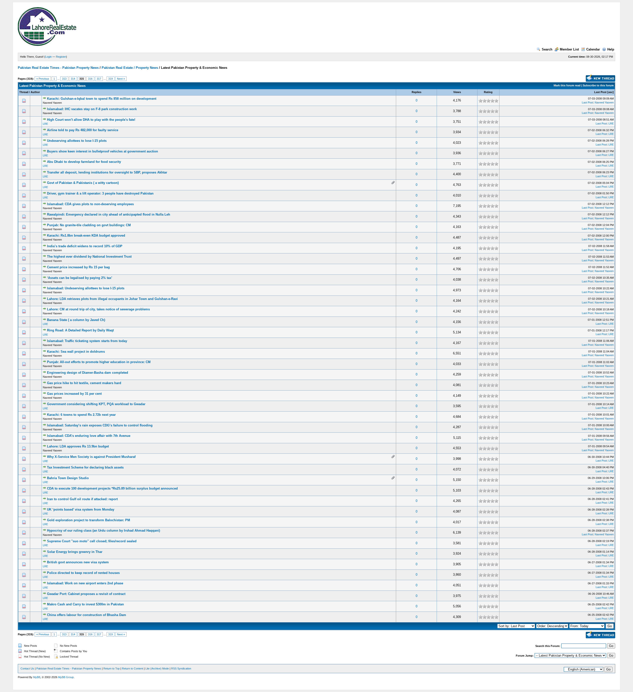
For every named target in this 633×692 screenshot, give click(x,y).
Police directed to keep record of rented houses (83, 573)
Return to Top (111, 668)
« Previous (42, 78)
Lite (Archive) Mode (157, 668)
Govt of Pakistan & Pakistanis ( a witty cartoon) (83, 183)
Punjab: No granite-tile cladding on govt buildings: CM (89, 225)
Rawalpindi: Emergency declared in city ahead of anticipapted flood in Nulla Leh (108, 214)
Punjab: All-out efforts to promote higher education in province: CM (99, 362)
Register (61, 56)
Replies (416, 92)
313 (64, 78)
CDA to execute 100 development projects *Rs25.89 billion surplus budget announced (112, 488)
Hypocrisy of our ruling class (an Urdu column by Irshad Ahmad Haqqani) (103, 530)
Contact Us (27, 668)
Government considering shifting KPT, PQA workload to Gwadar (96, 404)
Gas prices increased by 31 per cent (74, 393)
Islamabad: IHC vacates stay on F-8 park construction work (92, 109)
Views (457, 92)
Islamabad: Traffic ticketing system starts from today (87, 341)
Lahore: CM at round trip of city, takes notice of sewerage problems (98, 309)
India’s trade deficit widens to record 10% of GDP (84, 246)
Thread (23, 92)
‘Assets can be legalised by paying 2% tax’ (79, 278)
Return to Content (132, 668)
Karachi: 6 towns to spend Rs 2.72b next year (81, 415)
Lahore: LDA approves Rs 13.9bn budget (78, 446)
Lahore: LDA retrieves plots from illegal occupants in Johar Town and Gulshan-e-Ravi (112, 299)
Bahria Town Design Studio (68, 478)
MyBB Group (66, 677)
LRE (45, 123)
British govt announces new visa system (78, 562)
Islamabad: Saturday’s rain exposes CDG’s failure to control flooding (100, 425)
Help (610, 49)
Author (35, 92)
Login (48, 56)
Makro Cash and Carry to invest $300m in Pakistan (85, 604)
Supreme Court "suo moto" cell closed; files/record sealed (91, 541)
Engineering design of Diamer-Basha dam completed (87, 372)
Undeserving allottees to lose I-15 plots (77, 141)
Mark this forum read (567, 85)
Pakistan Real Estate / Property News (130, 68)
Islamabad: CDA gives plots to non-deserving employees (90, 204)
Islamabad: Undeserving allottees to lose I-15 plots (85, 288)
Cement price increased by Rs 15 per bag (78, 267)
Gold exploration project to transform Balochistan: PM (88, 520)
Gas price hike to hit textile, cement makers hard (84, 383)
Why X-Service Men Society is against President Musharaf (91, 457)
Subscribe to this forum (598, 85)
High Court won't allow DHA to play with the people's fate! (91, 120)
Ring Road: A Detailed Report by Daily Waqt (80, 330)
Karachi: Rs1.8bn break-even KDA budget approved (86, 235)
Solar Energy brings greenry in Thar (74, 552)
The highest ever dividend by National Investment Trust (89, 256)
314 (73, 78)
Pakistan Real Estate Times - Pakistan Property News (59, 68)
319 (110, 78)
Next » (121, 78)
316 (90, 78)
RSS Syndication (181, 668)
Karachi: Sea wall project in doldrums (76, 351)
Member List (569, 49)
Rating (488, 92)
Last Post (600, 92)
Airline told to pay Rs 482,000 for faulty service (82, 130)
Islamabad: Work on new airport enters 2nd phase (85, 583)
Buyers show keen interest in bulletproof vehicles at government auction (102, 151)
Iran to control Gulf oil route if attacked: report (82, 499)
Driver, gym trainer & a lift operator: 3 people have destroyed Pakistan (100, 193)
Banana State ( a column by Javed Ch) (76, 320)
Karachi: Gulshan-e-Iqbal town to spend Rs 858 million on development (101, 98)
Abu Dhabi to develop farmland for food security (84, 162)
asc (610, 92)
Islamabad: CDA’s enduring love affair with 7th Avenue (88, 436)
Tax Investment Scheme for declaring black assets (85, 467)
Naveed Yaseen (604, 102)
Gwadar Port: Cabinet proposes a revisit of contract (86, 594)
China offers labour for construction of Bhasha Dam (86, 615)
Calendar (593, 49)
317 (99, 78)
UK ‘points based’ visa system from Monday (80, 509)
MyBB (36, 677)
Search (547, 49)
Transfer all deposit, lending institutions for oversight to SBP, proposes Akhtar (107, 172)
